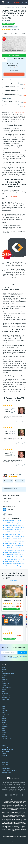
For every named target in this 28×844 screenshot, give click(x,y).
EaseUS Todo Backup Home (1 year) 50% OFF (15, 539)
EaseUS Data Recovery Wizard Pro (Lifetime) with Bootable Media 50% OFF (15, 521)
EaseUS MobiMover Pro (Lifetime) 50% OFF (15, 557)
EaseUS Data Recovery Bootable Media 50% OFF (15, 545)
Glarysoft (4, 722)
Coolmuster (5, 671)
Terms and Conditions (14, 657)
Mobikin (4, 732)
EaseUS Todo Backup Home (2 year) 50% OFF (15, 563)
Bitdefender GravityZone (8, 673)
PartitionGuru (5, 683)
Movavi (3, 708)
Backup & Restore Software (11, 498)
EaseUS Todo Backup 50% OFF (13, 534)
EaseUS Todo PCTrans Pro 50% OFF (15, 525)
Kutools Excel (5, 679)
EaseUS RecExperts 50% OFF (13, 548)
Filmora (3, 667)
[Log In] (26, 2)
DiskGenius (4, 691)
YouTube (14, 795)
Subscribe (22, 652)
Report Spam (5, 764)
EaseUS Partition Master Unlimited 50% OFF (15, 561)
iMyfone (4, 720)
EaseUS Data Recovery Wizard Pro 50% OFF (15, 527)
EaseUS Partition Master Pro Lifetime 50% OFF (15, 532)
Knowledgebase (6, 768)
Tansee (3, 730)
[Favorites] (22, 2)
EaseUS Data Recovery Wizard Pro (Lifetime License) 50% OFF (15, 523)
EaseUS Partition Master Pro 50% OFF (15, 530)
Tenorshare (4, 710)
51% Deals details (8, 33)
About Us (4, 745)
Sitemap (4, 766)
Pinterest (21, 795)
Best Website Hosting (7, 749)
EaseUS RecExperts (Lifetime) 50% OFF (15, 550)
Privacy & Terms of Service (17, 832)
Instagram (6, 795)
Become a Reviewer (7, 772)
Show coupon (15, 55)
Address (4, 753)
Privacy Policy (21, 656)
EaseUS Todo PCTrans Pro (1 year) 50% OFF (15, 552)
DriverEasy (4, 669)
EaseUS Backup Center (16, 501)
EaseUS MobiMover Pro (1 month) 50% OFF (15, 559)
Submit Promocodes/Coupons (9, 770)
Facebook (10, 795)
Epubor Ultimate (6, 695)
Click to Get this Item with (14, 74)
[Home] (3, 7)
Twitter (17, 795)
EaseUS (6, 501)
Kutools (3, 706)
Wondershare (5, 714)
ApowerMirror (5, 699)
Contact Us (4, 755)
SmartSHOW (5, 685)
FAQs (16, 33)
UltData (3, 677)
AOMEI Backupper (6, 687)
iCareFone (4, 675)
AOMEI (3, 716)
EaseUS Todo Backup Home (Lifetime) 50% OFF (15, 543)
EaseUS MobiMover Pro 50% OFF (14, 554)
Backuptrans (5, 726)
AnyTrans (4, 681)
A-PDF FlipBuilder (6, 738)
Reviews (23, 33)
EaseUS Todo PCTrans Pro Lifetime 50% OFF (15, 541)
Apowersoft (4, 736)
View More (13, 581)
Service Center (5, 751)
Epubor (3, 734)
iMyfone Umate (5, 689)
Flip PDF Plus (5, 693)
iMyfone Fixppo (5, 697)
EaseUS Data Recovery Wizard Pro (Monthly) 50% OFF (15, 536)
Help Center (5, 762)
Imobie (3, 728)
